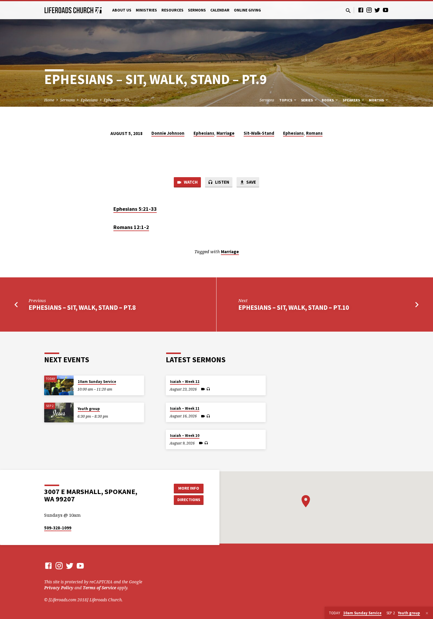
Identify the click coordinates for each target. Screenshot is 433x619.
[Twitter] (377, 10)
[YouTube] (385, 10)
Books (328, 100)
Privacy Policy (58, 587)
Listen (221, 182)
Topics (286, 100)
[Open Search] (348, 10)
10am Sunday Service (97, 381)
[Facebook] (361, 10)
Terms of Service (99, 587)
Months (377, 100)
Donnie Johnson (167, 133)
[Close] (427, 613)
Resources (172, 10)
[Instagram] (369, 10)
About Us (121, 10)
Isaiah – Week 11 (184, 408)
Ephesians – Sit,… (118, 100)
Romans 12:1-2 (131, 227)
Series (307, 100)
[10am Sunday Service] (59, 385)
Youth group (89, 408)
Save (250, 182)
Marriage (225, 133)
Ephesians (89, 100)
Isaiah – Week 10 (184, 435)
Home (49, 100)
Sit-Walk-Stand (259, 133)
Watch (190, 182)
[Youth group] (59, 412)
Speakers (352, 100)
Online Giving (247, 10)
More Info (188, 488)
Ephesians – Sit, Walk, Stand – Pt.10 (293, 307)
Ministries (146, 10)
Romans (314, 133)
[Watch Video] (203, 389)
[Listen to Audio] (208, 389)
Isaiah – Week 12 (184, 381)
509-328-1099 (57, 528)
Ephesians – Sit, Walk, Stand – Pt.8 (82, 307)
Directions (188, 499)
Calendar (219, 10)
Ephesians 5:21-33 (135, 208)
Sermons (197, 10)
